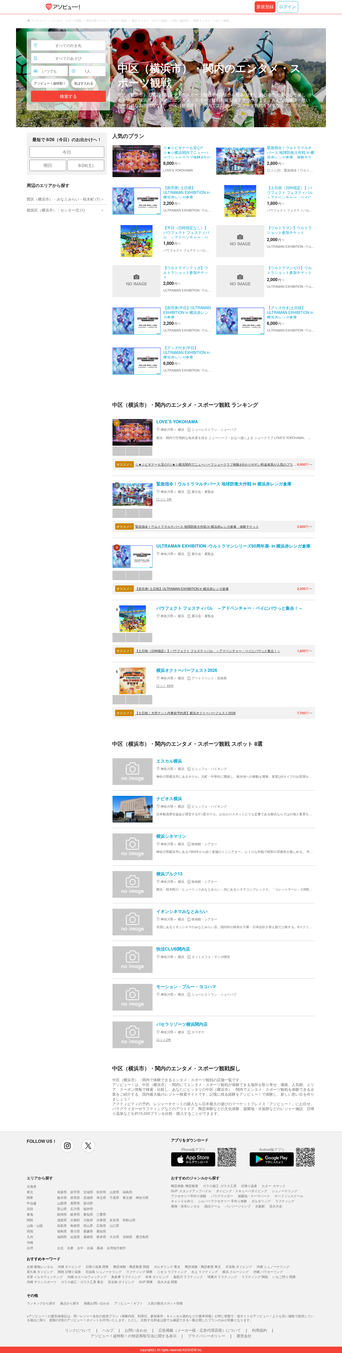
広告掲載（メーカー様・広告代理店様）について (199, 1330)
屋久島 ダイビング (40, 1271)
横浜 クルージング (235, 1271)
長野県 (75, 1203)
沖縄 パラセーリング (268, 1271)
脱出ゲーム (212, 1206)
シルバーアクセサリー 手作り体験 (222, 1201)
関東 (30, 1197)
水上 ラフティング (204, 1271)
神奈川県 (142, 1197)
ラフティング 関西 (255, 1276)
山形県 (114, 1192)
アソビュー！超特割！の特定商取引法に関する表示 (134, 1335)
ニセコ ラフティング (172, 1271)
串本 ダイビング (157, 1276)
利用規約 (259, 1330)
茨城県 (88, 1197)
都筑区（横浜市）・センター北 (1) (56, 210)
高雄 (100, 1248)
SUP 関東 (146, 1281)
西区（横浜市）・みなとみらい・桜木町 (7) (63, 199)
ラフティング (284, 1201)
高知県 (101, 1231)
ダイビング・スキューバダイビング (241, 1190)
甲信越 (31, 1203)
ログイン (287, 7)
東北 (30, 1192)
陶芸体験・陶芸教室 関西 (131, 1266)
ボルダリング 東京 (167, 1266)
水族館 (260, 1206)
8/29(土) (86, 165)
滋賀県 (62, 1220)
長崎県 (88, 1236)
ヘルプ (108, 1330)
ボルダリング (261, 1201)
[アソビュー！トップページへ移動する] (62, 7)
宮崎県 (127, 1236)
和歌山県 (129, 1220)
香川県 (75, 1231)
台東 (70, 1248)
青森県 (62, 1192)
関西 (30, 1220)
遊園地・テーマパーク (254, 1196)
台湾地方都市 (116, 1248)
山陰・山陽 (35, 1225)
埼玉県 (101, 1197)
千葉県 (114, 1197)
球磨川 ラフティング (222, 1276)
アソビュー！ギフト (128, 1303)
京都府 (75, 1220)
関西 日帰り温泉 (69, 1271)
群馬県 (75, 1197)
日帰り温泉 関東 (97, 1266)
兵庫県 (101, 1220)
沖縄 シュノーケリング (272, 1266)
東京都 (127, 1197)
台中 (80, 1248)
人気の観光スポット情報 (165, 1303)
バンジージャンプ (238, 1206)
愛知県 (88, 1214)
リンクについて (78, 1330)
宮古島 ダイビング (121, 1281)
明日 (48, 165)
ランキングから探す (41, 1303)
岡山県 (88, 1225)
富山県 (62, 1208)
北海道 (31, 1186)
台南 (90, 1248)
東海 (30, 1214)
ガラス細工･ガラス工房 (219, 1185)
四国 (30, 1231)
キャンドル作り (182, 1201)
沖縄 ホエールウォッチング (87, 1276)
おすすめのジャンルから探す (195, 1177)
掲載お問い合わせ (97, 1303)
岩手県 (75, 1192)
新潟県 (88, 1203)
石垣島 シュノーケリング (104, 1271)
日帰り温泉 (249, 1185)
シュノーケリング (284, 1190)
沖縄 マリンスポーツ (41, 1281)
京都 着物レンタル (40, 1266)
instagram (67, 1145)
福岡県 (62, 1236)
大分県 (114, 1236)
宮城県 (88, 1192)
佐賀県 (75, 1236)
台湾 (30, 1248)
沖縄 (30, 1242)
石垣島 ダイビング (239, 1266)
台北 (60, 1248)
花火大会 (275, 1206)
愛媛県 (88, 1231)
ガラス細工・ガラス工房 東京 (82, 1281)
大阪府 (88, 1220)
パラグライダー (222, 1196)
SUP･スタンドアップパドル (191, 1190)
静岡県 (62, 1214)
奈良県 (114, 1220)
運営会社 (243, 1335)
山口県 (114, 1225)
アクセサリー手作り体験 (188, 1196)
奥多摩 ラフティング (126, 1276)
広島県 (101, 1225)
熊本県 (101, 1236)
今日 (67, 152)
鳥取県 (62, 1225)
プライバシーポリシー (206, 1335)
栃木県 (62, 1197)
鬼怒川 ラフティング (188, 1276)
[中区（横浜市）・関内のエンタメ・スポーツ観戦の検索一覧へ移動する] (171, 77)
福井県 (88, 1208)
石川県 (75, 1208)
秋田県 (101, 1192)
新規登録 (265, 7)
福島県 (127, 1192)
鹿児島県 (142, 1236)
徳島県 (62, 1231)
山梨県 (62, 1203)
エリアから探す (40, 1177)
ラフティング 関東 (139, 1271)
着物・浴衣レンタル (185, 1206)
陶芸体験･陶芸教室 (184, 1185)
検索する (68, 96)
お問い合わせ (136, 1330)
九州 (30, 1236)
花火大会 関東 (167, 1281)
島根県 (75, 1225)
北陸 (30, 1208)
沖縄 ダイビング (69, 1266)
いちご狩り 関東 (284, 1276)
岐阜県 (75, 1214)
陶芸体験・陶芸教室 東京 (203, 1266)
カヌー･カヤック (274, 1185)
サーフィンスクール (288, 1196)
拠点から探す (69, 1303)
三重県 (101, 1214)
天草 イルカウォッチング (45, 1276)
